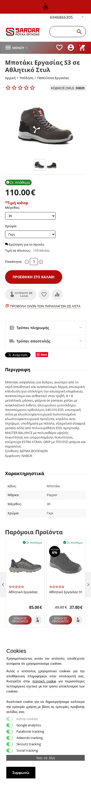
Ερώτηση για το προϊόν (26, 244)
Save (44, 354)
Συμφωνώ (20, 773)
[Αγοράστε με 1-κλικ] (37, 620)
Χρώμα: (11, 226)
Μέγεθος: (12, 207)
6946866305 (61, 17)
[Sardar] (23, 31)
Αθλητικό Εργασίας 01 (65, 592)
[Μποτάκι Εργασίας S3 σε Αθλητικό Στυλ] (45, 125)
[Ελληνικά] (79, 17)
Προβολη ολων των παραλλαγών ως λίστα (45, 306)
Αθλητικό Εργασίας (23, 592)
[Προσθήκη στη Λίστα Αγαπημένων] (44, 294)
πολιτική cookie (44, 681)
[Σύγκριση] (57, 294)
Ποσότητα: (13, 261)
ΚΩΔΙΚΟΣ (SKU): (62, 88)
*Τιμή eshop (16, 202)
